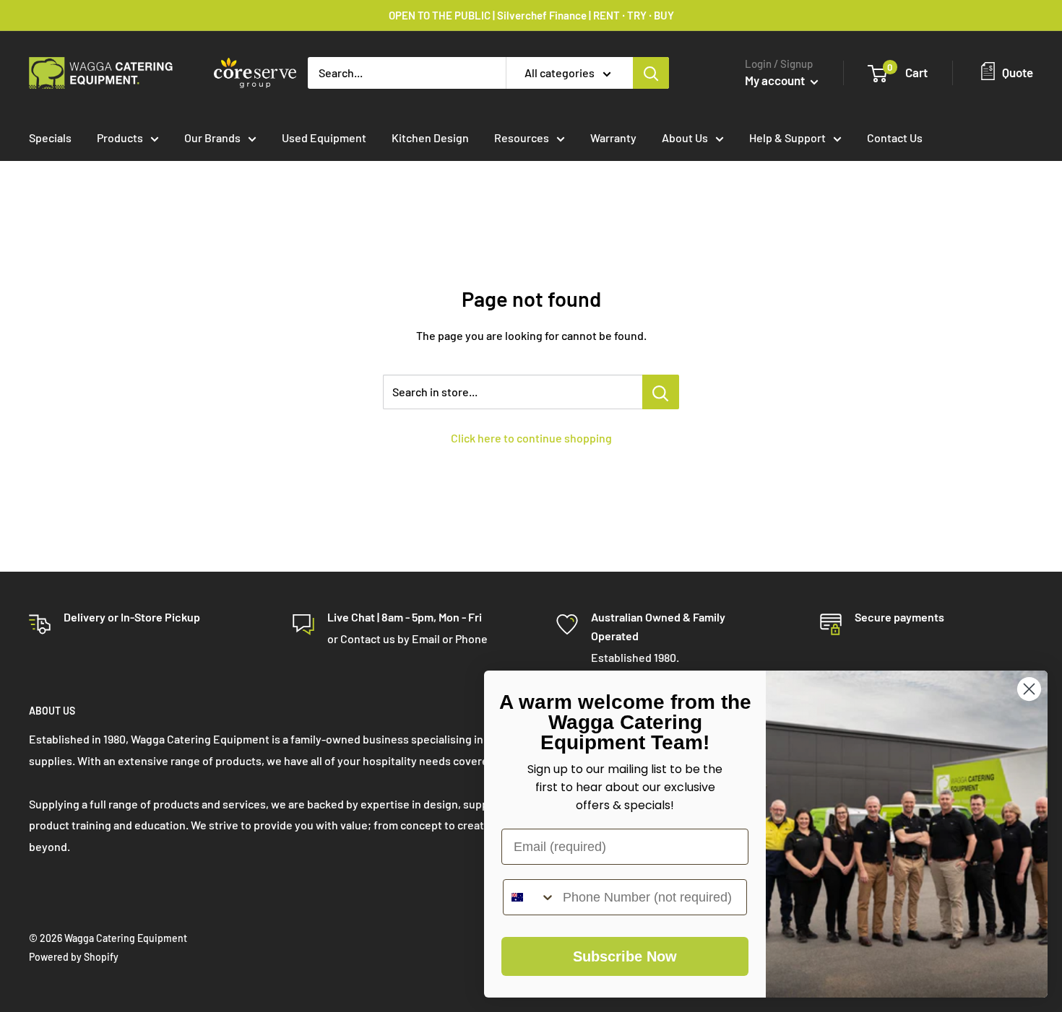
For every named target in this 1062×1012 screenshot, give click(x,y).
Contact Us (895, 137)
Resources (521, 137)
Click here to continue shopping (531, 438)
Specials (50, 137)
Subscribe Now (625, 956)
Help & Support (787, 137)
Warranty (613, 137)
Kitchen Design (430, 137)
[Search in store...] (660, 392)
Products (120, 137)
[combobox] (530, 897)
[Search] (651, 73)
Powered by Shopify (73, 957)
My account (776, 80)
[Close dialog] (1029, 689)
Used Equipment (324, 137)
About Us (685, 137)
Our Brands (212, 137)
